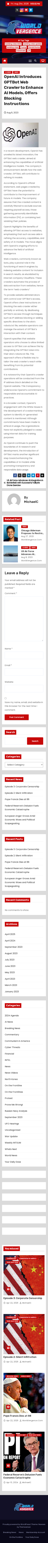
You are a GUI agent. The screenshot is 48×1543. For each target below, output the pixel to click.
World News (11, 1155)
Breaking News (12, 1028)
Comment (11, 593)
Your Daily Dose (13, 1161)
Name (9, 648)
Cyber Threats (12, 1047)
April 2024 (10, 940)
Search (10, 732)
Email (8, 665)
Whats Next (11, 1149)
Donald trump (34, 47)
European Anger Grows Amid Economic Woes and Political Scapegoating (20, 819)
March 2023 (11, 985)
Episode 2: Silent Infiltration (19, 793)
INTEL (7, 1060)
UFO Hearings (12, 1123)
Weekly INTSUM (13, 1142)
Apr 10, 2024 (12, 1482)
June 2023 (10, 966)
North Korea (11, 1079)
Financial (9, 1053)
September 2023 (13, 946)
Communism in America (17, 1041)
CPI (29, 50)
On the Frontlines (14, 1091)
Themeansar (25, 1527)
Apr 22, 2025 (12, 1303)
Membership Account (35, 1532)
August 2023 (11, 953)
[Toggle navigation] (30, 61)
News (16, 72)
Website (9, 681)
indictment (20, 50)
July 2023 (9, 959)
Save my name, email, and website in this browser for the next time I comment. (24, 706)
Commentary (12, 1034)
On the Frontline (13, 1085)
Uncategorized (12, 1130)
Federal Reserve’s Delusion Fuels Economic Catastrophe (22, 1476)
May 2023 (10, 972)
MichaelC (31, 502)
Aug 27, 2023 (27, 536)
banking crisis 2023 (13, 44)
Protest (9, 1098)
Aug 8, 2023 (27, 557)
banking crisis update (32, 44)
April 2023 (10, 978)
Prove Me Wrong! (14, 1104)
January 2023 (12, 991)
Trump (23, 47)
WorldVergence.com (32, 1420)
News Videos (11, 1072)
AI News (8, 72)
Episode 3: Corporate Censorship (22, 786)
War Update (11, 1136)
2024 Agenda (12, 1015)
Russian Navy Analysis (16, 1110)
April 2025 (10, 934)
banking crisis (12, 47)
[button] (36, 61)
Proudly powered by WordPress (17, 1524)
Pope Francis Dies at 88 (17, 799)
